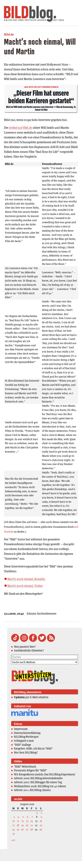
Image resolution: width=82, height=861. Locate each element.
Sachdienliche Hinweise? (29, 650)
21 (32, 825)
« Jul (13, 840)
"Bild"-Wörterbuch (25, 766)
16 (41, 821)
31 (14, 833)
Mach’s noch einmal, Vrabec (25, 586)
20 (27, 825)
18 (18, 825)
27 (27, 829)
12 (22, 821)
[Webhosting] (24, 715)
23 (41, 825)
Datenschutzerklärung (27, 733)
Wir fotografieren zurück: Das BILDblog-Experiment (44, 774)
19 (22, 825)
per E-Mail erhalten (31, 697)
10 (13, 821)
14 (31, 821)
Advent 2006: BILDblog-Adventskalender (38, 778)
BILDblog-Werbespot (26, 736)
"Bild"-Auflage (22, 745)
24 (13, 829)
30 (40, 829)
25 (18, 829)
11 (18, 821)
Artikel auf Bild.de (20, 128)
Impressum (21, 729)
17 (14, 825)
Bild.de (9, 34)
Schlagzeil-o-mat (24, 740)
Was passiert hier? (25, 646)
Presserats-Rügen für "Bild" (30, 770)
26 (22, 829)
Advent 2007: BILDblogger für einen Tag (38, 782)
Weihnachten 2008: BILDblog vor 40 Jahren (40, 786)
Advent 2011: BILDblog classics (32, 790)
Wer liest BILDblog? (26, 752)
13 (27, 821)
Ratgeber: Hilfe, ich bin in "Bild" (33, 748)
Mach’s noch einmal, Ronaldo (26, 579)
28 (31, 829)
